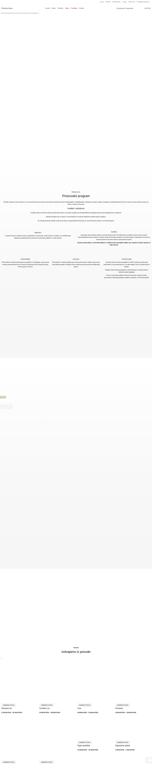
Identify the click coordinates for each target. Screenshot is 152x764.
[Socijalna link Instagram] (97, 2)
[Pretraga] (135, 8)
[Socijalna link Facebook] (95, 2)
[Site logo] (7, 8)
